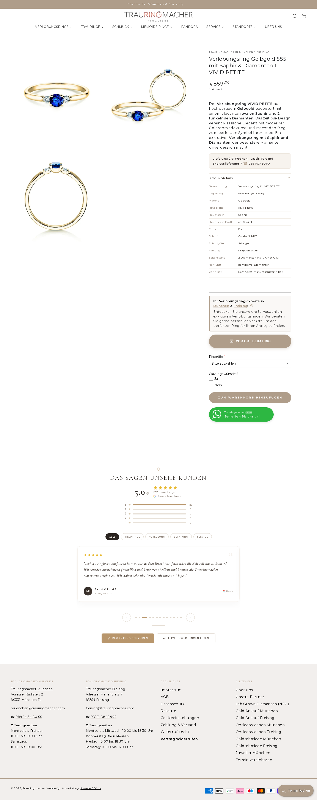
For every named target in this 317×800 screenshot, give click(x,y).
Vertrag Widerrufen (179, 739)
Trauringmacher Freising (105, 689)
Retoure (168, 711)
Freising (240, 306)
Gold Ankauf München (257, 711)
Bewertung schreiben (130, 638)
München (221, 306)
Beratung (181, 536)
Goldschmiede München (258, 739)
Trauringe (132, 536)
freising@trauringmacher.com (110, 708)
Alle (112, 536)
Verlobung (157, 536)
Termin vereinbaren (254, 760)
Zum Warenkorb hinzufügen (250, 397)
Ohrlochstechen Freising (258, 732)
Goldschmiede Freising (257, 746)
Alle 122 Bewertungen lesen (186, 638)
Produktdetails (221, 178)
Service (202, 536)
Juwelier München (253, 753)
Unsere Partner (250, 697)
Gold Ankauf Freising (255, 718)
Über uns (244, 690)
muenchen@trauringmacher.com (38, 708)
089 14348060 (259, 163)
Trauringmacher (34, 788)
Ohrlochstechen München (260, 725)
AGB (165, 697)
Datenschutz (173, 704)
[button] (294, 16)
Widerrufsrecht (175, 732)
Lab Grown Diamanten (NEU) (262, 704)
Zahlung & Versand (178, 725)
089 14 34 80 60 (29, 717)
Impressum (171, 690)
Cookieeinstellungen (180, 718)
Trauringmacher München (32, 689)
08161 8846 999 (103, 717)
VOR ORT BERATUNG (253, 341)
